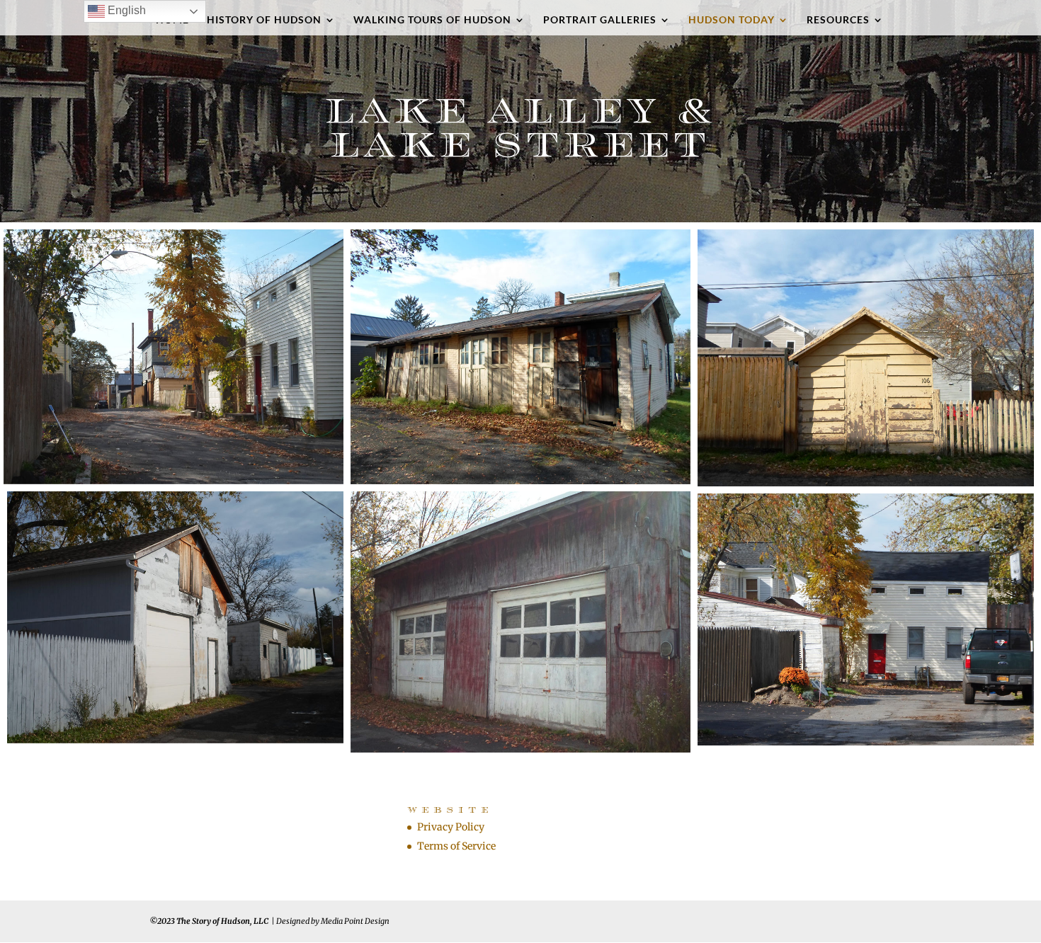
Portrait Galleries (599, 20)
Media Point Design (355, 921)
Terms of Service (456, 846)
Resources (838, 20)
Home (172, 20)
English (125, 10)
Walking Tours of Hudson (432, 20)
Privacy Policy (450, 827)
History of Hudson (264, 20)
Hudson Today (731, 20)
